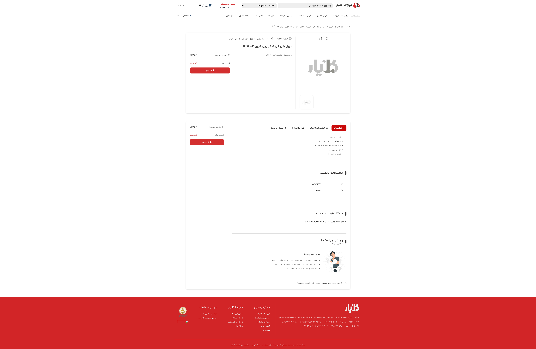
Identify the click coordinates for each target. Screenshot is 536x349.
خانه (348, 26)
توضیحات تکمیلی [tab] (317, 128)
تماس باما (259, 16)
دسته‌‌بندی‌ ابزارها (351, 16)
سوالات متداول (244, 16)
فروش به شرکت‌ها (304, 16)
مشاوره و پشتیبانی (227, 4)
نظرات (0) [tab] (296, 128)
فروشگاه (336, 16)
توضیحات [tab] (337, 128)
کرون (282, 38)
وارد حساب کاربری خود (318, 221)
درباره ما (271, 16)
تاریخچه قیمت (320, 39)
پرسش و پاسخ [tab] (277, 128)
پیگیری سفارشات (286, 16)
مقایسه (326, 39)
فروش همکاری (322, 16)
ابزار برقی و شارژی (336, 26)
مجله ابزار (229, 16)
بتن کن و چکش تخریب (316, 26)
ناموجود (208, 70)
